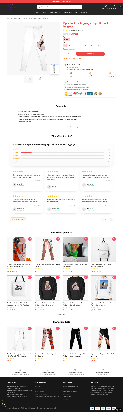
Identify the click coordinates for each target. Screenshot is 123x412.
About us (37, 386)
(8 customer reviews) (77, 30)
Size (64, 42)
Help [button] (120, 409)
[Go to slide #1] (28, 79)
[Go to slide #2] (38, 79)
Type (64, 37)
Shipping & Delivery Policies (70, 386)
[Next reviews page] (111, 219)
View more (61, 314)
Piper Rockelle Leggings (40, 18)
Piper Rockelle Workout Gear (22, 18)
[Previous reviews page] (102, 219)
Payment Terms (67, 389)
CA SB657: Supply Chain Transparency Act (47, 396)
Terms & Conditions (40, 389)
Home (9, 18)
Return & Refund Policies (70, 391)
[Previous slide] (9, 48)
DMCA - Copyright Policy (42, 394)
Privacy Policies (39, 391)
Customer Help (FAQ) (69, 396)
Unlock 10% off (3, 404)
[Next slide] (57, 48)
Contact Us (66, 394)
